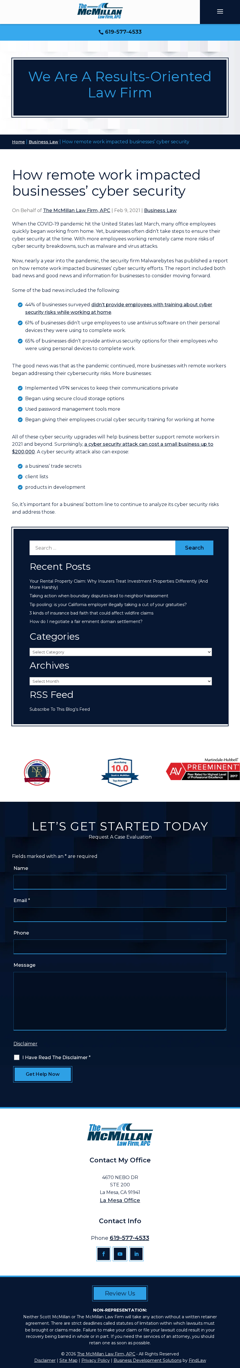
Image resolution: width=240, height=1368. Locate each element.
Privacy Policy (95, 1360)
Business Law (160, 210)
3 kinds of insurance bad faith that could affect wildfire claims (91, 613)
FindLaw (197, 1360)
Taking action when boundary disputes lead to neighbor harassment (99, 595)
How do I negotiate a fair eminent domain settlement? (87, 621)
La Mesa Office (120, 1200)
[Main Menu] (220, 11)
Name (20, 868)
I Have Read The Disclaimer (56, 1057)
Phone (21, 933)
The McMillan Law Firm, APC (76, 210)
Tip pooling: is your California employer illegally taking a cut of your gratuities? (108, 604)
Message (24, 965)
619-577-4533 (123, 32)
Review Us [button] (120, 1293)
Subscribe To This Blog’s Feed (60, 709)
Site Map (68, 1360)
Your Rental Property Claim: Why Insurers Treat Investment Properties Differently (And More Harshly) (119, 584)
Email (21, 900)
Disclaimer (25, 1044)
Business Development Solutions (147, 1360)
